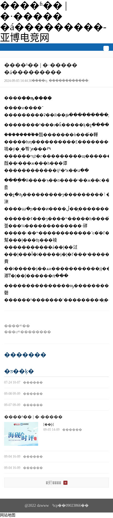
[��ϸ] (48, 424)
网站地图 (7, 515)
